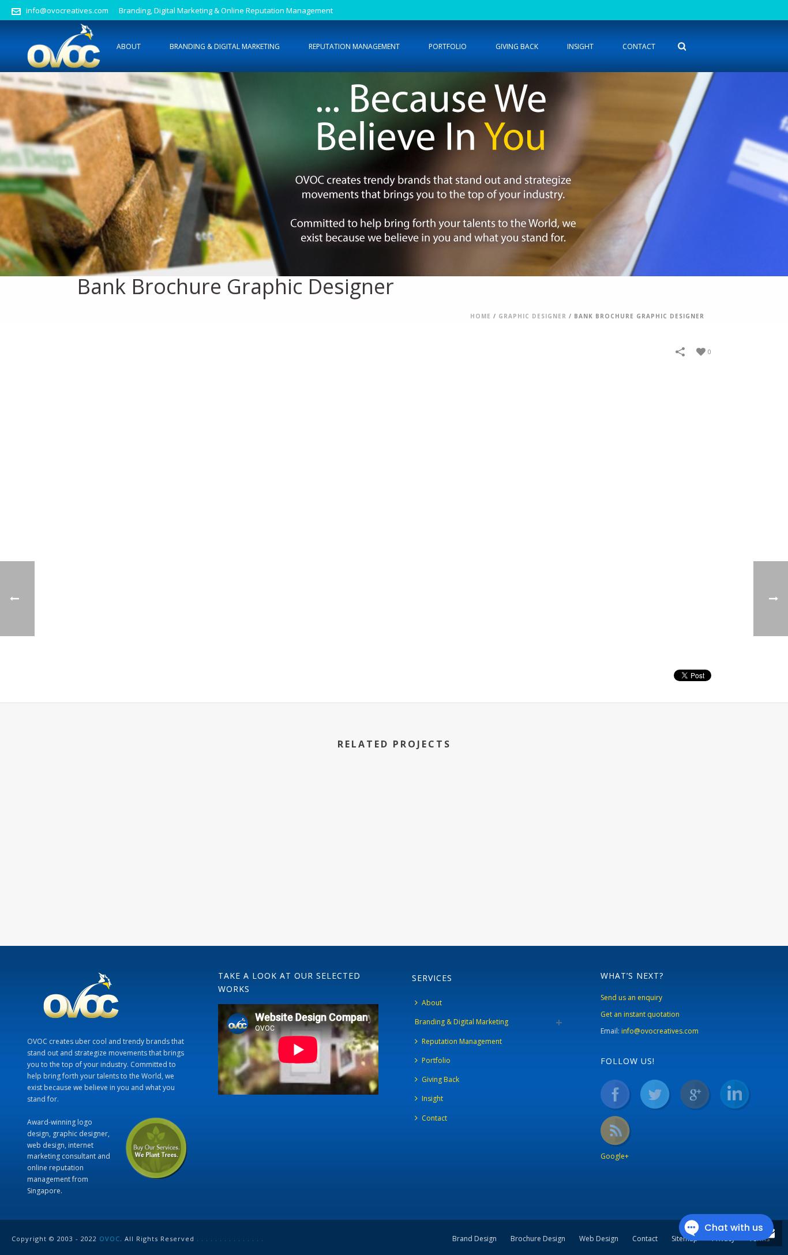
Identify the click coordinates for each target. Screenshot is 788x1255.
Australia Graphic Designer (476, 880)
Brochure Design (538, 1238)
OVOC (109, 1238)
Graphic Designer (532, 316)
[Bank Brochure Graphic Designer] (394, 524)
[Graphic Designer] (640, 825)
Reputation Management (354, 46)
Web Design (598, 1238)
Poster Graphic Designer (312, 880)
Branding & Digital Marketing (225, 46)
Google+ (615, 1156)
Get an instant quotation (640, 1014)
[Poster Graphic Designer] (312, 825)
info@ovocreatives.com (67, 10)
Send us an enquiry (631, 997)
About (129, 46)
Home (480, 316)
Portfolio (448, 46)
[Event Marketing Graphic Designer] (147, 825)
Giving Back (517, 46)
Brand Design (474, 1238)
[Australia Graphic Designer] (476, 825)
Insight (580, 46)
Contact (638, 46)
